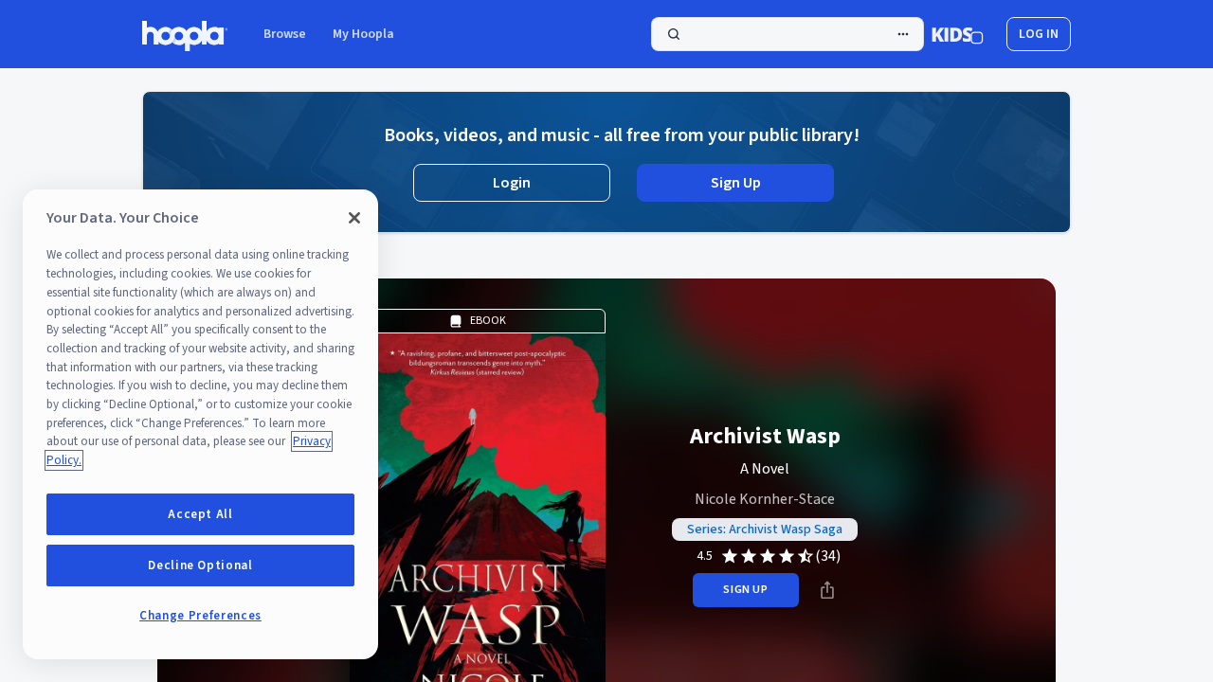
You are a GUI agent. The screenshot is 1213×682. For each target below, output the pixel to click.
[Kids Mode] (957, 34)
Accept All (200, 514)
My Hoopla (363, 34)
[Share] (827, 590)
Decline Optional (200, 565)
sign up (745, 590)
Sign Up (736, 182)
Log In (1039, 34)
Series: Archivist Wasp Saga (764, 529)
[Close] (354, 218)
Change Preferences (200, 615)
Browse (284, 34)
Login (512, 182)
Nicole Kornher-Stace (765, 499)
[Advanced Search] (903, 34)
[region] (200, 424)
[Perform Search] (787, 34)
